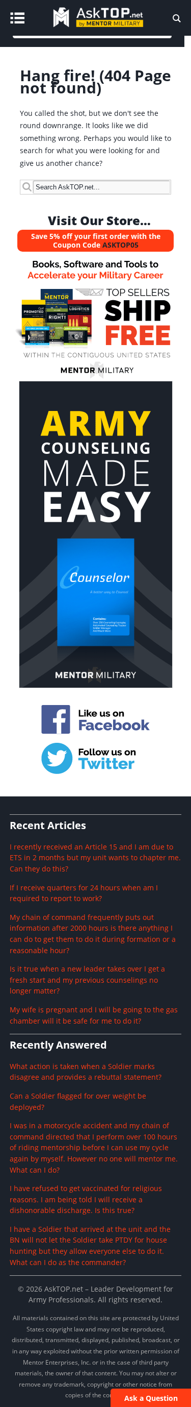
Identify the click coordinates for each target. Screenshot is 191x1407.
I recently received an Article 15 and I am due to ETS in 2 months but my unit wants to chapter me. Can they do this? (95, 858)
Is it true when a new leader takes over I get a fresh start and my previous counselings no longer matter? (87, 980)
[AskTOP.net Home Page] (113, 29)
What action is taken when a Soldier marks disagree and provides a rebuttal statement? (85, 1071)
